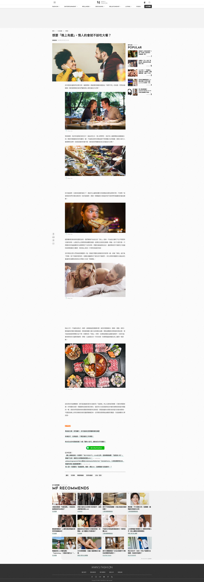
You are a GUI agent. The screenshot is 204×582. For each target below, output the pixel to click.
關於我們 (84, 572)
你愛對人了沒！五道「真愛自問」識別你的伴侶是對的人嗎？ (145, 62)
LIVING (127, 6)
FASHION (55, 6)
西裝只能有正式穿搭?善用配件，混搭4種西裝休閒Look (89, 508)
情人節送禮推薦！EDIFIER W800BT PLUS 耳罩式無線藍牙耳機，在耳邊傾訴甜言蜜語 (145, 91)
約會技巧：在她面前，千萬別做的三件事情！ (79, 436)
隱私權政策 (93, 572)
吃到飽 (73, 475)
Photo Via (69, 131)
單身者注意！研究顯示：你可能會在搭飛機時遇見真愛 (82, 431)
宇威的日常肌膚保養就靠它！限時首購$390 (114, 530)
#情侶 (66, 31)
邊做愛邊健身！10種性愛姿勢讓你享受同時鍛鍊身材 (63, 530)
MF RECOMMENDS (70, 488)
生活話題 (60, 31)
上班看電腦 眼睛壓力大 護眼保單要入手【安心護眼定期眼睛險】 (140, 530)
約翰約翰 (54, 40)
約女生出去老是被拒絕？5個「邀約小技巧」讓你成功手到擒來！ (85, 441)
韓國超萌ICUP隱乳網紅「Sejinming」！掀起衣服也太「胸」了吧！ (64, 552)
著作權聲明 (102, 572)
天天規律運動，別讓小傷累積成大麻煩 (88, 552)
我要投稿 (120, 572)
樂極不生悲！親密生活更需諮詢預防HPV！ (79, 458)
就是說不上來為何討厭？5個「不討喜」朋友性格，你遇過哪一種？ (145, 52)
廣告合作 (111, 572)
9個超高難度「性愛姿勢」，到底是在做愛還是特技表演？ (63, 508)
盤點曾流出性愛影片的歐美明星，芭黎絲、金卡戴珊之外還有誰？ (88, 530)
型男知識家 (89, 475)
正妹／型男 (98, 475)
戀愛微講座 (80, 475)
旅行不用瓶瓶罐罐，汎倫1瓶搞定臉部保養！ (114, 508)
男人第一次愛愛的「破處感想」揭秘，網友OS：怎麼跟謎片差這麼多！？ (88, 467)
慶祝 (67, 475)
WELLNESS (85, 6)
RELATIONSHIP (114, 6)
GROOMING (99, 6)
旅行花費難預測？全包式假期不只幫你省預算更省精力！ (114, 552)
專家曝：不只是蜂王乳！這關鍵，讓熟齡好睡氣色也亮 (139, 508)
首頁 (53, 31)
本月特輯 (148, 6)
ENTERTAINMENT (70, 6)
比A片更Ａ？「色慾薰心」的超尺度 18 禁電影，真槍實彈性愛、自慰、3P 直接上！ (145, 71)
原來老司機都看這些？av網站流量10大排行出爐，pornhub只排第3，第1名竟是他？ (145, 81)
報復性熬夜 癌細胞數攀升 (73, 464)
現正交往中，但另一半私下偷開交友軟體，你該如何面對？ (139, 552)
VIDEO (138, 6)
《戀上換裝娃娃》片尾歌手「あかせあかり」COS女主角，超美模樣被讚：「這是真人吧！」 (94, 455)
